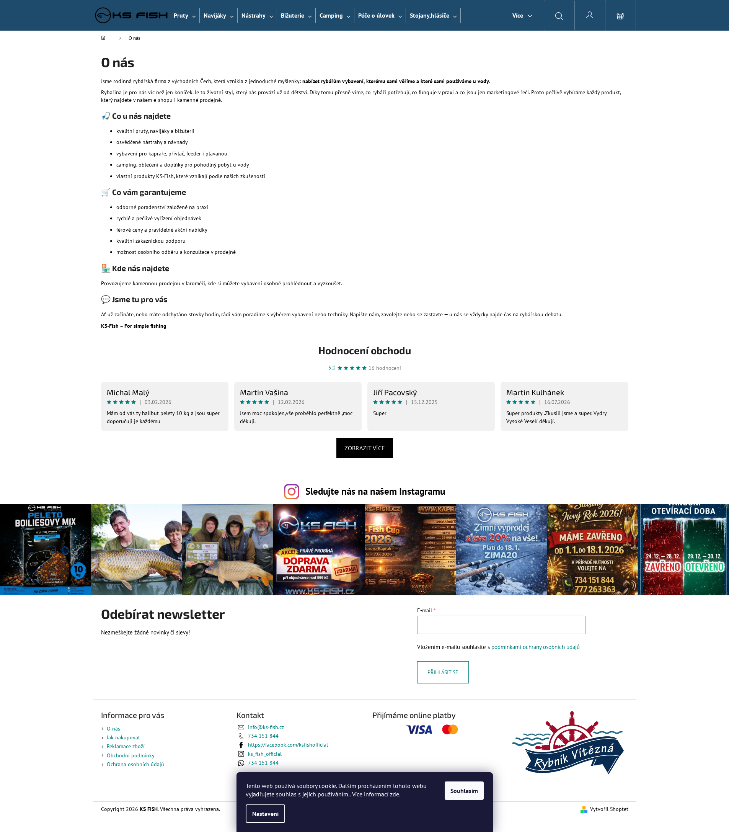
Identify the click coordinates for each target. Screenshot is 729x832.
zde (394, 794)
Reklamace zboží (126, 746)
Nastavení (265, 813)
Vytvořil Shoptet (609, 809)
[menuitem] (185, 15)
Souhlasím (464, 790)
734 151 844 (263, 735)
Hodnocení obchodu (364, 350)
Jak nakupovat (123, 737)
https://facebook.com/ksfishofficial (288, 744)
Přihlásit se (442, 672)
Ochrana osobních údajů (135, 764)
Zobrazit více (364, 448)
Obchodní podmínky (131, 755)
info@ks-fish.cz (266, 727)
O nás (113, 728)
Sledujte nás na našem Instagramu (375, 491)
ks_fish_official (265, 753)
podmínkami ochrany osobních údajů (535, 647)
